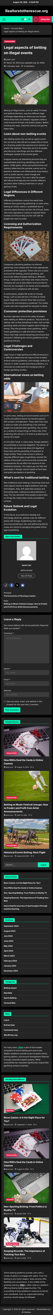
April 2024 (8, 951)
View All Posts (26, 576)
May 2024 (8, 946)
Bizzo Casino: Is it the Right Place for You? (22, 883)
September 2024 (11, 926)
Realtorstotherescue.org (26, 11)
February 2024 (10, 961)
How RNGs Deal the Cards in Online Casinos (23, 888)
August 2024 (9, 931)
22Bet (20, 1047)
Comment (9, 633)
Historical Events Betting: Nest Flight (24, 852)
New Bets (8, 993)
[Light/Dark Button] (23, 19)
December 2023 (11, 971)
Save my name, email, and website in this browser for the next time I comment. (24, 703)
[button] (4, 19)
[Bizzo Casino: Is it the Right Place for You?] (26, 1099)
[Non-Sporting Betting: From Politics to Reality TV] (26, 1188)
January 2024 (10, 966)
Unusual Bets (10, 41)
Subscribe (45, 19)
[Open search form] (29, 19)
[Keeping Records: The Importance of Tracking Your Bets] (26, 1232)
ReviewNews (42, 1309)
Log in (6, 1020)
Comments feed (11, 1030)
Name (7, 668)
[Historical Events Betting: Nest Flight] (26, 834)
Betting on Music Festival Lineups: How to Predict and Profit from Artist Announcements (26, 808)
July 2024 (8, 936)
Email (7, 679)
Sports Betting (10, 998)
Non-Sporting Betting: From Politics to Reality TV (25, 893)
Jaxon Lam (10, 59)
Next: (25, 604)
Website (7, 690)
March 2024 (9, 956)
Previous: (20, 594)
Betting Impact (10, 988)
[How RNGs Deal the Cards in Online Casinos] (26, 741)
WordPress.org (10, 1035)
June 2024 (8, 941)
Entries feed (9, 1025)
